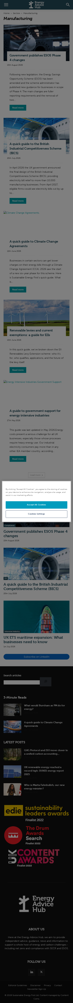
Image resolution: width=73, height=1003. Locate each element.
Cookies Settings (36, 514)
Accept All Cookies (36, 505)
